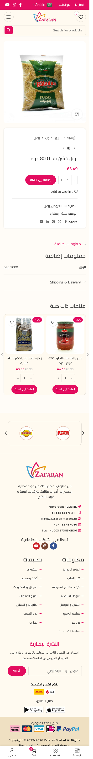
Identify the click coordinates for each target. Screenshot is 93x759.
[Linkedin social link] (47, 221)
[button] (65, 389)
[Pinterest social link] (53, 221)
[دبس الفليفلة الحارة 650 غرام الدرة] (65, 335)
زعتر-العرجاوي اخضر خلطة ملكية (24, 360)
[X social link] (60, 221)
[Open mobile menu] (8, 17)
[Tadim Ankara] (63, 433)
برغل (37, 137)
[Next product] (63, 148)
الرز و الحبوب (53, 137)
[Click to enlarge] (77, 114)
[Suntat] (26, 433)
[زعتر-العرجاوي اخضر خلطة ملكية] (24, 335)
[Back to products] (69, 148)
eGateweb (63, 745)
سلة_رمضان (58, 213)
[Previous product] (75, 148)
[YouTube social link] (7, 4)
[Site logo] (45, 17)
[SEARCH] (9, 30)
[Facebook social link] (20, 4)
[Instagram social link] (14, 4)
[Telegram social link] (41, 221)
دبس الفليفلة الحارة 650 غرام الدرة (65, 360)
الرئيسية (72, 137)
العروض (56, 206)
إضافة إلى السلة (40, 180)
